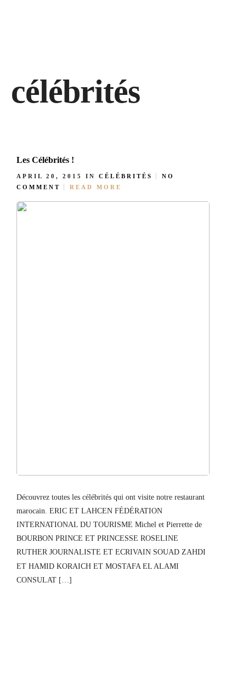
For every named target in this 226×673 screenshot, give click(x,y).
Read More (96, 187)
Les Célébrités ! (45, 160)
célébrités (125, 176)
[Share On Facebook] (46, 577)
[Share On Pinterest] (82, 577)
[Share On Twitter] (64, 577)
